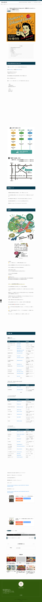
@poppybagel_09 (19, 444)
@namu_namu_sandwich (20, 434)
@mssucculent (19, 409)
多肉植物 (16, 530)
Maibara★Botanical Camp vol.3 (15, 47)
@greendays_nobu (20, 351)
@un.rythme (18, 441)
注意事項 (12, 50)
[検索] (40, 0)
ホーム (16, 599)
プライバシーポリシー (24, 599)
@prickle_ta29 (19, 348)
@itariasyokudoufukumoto (21, 446)
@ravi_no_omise (19, 411)
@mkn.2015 (18, 69)
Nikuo (11, 547)
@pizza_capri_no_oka (20, 431)
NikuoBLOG (4, 2)
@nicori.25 (10, 69)
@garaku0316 (19, 455)
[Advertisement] (21, 120)
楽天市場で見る (19, 498)
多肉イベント (9, 530)
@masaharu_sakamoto (20, 357)
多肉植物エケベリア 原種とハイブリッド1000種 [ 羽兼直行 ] (24, 496)
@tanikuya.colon (19, 414)
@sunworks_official (20, 389)
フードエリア (14, 56)
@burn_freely (19, 386)
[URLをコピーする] (28, 535)
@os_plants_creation (20, 371)
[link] (16, 548)
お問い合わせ (19, 599)
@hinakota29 (19, 346)
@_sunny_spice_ (19, 451)
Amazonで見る (19, 500)
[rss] (39, 0)
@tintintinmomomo (19, 360)
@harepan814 (19, 438)
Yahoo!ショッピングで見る (27, 498)
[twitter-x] (36, 0)
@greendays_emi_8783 (20, 350)
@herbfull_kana (19, 401)
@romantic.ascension (20, 373)
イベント (13, 530)
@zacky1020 (19, 343)
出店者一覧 (12, 51)
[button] (14, 535)
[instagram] (38, 0)
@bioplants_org (19, 364)
